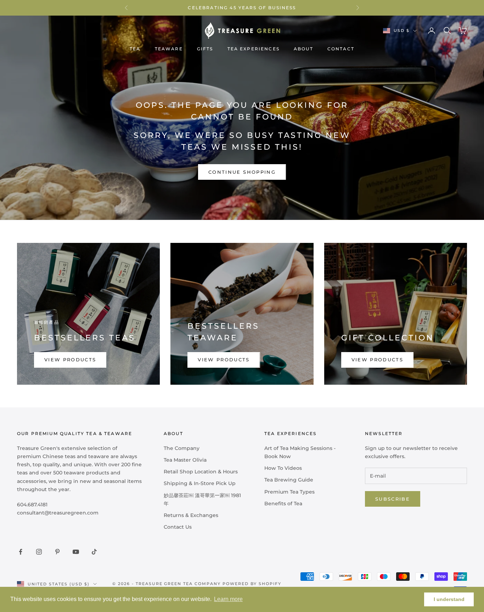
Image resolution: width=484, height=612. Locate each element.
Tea (135, 48)
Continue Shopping (242, 172)
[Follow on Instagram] (39, 551)
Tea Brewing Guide (288, 480)
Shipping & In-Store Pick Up (200, 483)
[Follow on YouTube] (75, 551)
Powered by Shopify (252, 583)
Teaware (169, 48)
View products (70, 359)
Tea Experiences (253, 48)
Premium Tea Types (289, 492)
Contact (340, 48)
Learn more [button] (228, 599)
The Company (181, 448)
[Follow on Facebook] (20, 551)
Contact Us (178, 527)
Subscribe (392, 499)
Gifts (205, 48)
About (303, 48)
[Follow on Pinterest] (57, 551)
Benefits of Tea (283, 503)
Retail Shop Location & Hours (201, 471)
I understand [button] (449, 599)
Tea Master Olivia (185, 460)
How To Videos (283, 468)
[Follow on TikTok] (94, 551)
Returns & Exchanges (191, 515)
